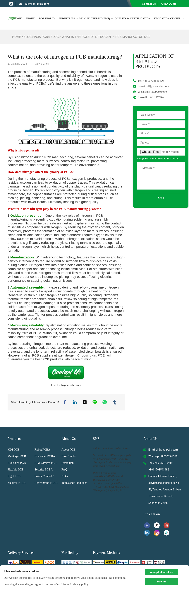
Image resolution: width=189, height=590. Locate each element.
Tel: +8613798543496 (151, 80)
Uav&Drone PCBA (46, 482)
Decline (161, 581)
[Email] (21, 3)
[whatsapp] (11, 3)
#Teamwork (117, 476)
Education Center (167, 18)
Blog (27, 36)
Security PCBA (44, 469)
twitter (84, 402)
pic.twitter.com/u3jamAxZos (107, 483)
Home (18, 18)
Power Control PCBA (47, 476)
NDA (64, 476)
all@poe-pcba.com (37, 3)
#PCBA (116, 479)
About (30, 18)
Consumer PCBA (45, 456)
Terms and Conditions (74, 482)
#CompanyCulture (102, 479)
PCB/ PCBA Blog (46, 36)
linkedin (75, 402)
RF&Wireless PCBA (47, 462)
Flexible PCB (15, 469)
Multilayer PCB (17, 456)
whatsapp (104, 402)
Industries (67, 18)
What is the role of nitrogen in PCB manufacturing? (106, 36)
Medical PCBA (17, 482)
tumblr (114, 402)
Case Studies (68, 456)
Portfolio (47, 18)
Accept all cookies (161, 572)
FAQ (64, 469)
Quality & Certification (132, 18)
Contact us (149, 3)
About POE (68, 449)
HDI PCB (13, 449)
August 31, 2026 (116, 490)
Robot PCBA (42, 449)
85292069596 (159, 91)
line (94, 402)
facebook (65, 402)
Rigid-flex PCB (17, 462)
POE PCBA (157, 97)
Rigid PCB (14, 476)
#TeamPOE (105, 476)
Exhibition (67, 462)
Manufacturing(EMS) (94, 18)
